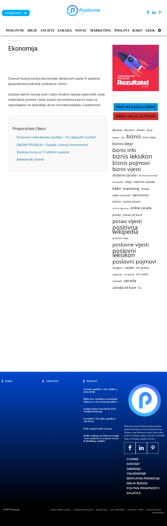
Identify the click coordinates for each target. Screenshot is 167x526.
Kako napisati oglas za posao (98, 428)
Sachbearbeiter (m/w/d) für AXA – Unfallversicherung (100, 410)
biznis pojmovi (131, 163)
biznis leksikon (132, 156)
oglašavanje (141, 195)
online (116, 201)
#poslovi (129, 130)
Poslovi (92, 381)
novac (145, 189)
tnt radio (142, 274)
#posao (117, 130)
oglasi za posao (121, 195)
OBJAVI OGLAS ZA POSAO (136, 116)
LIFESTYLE (52, 381)
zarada (130, 281)
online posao (131, 201)
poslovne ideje (120, 238)
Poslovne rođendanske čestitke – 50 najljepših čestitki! (56, 137)
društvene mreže (148, 175)
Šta (140, 287)
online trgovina (120, 208)
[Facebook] (148, 13)
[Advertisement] (139, 331)
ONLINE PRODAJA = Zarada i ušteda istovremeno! (52, 145)
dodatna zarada (124, 175)
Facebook (117, 182)
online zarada (141, 208)
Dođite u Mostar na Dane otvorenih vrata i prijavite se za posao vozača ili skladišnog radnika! (101, 438)
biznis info (124, 150)
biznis (133, 136)
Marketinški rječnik (30, 159)
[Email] (59, 64)
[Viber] (50, 64)
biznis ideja (149, 137)
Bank (150, 130)
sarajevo (117, 268)
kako (116, 188)
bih (123, 137)
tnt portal (129, 274)
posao (116, 215)
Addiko (140, 130)
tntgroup (117, 274)
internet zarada (144, 182)
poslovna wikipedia (125, 229)
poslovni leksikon (124, 253)
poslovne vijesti (130, 244)
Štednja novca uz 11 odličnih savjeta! (43, 152)
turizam (117, 281)
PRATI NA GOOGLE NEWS (135, 107)
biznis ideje (122, 144)
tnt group (142, 268)
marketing (131, 188)
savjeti (129, 268)
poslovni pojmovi (134, 261)
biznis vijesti (126, 169)
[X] (22, 64)
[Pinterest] (160, 13)
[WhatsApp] (40, 64)
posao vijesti (127, 221)
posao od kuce (132, 215)
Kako (8, 381)
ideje (128, 182)
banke (115, 137)
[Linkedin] (154, 13)
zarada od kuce (124, 287)
